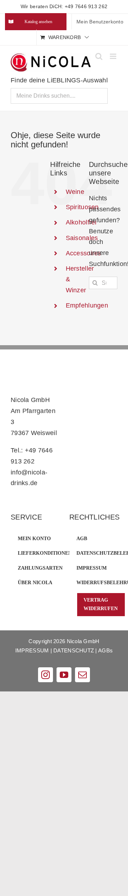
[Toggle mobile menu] (113, 56)
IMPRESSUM (32, 650)
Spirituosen (82, 207)
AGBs (105, 650)
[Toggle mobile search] (98, 56)
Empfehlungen (87, 305)
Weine (75, 191)
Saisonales (82, 237)
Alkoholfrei (81, 222)
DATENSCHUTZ (73, 650)
